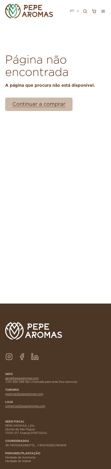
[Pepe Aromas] (29, 11)
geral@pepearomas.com (22, 378)
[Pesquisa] (85, 11)
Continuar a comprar (38, 104)
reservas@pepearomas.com (24, 394)
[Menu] (103, 11)
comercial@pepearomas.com (25, 406)
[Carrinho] (94, 11)
